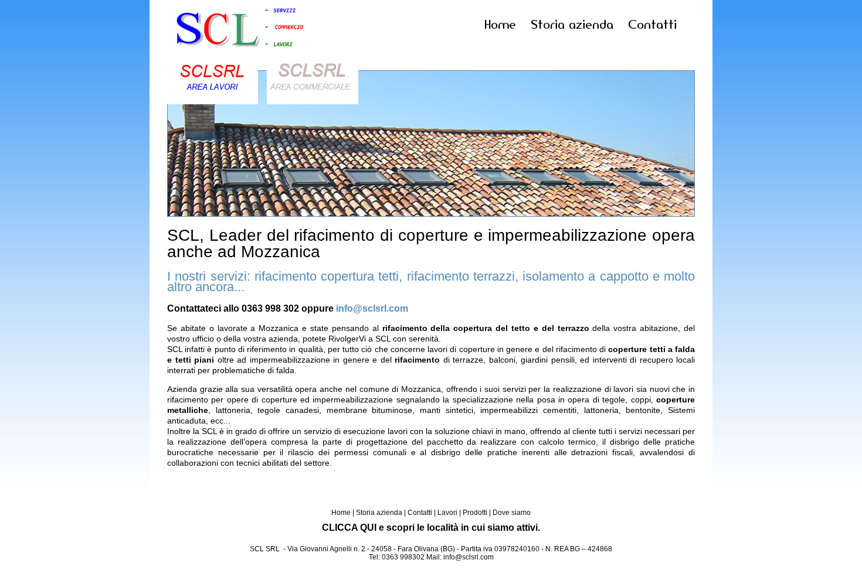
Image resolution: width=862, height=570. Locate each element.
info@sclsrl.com (372, 308)
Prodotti (475, 512)
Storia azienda (572, 24)
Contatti (652, 24)
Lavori (447, 512)
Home (500, 24)
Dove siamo (512, 512)
